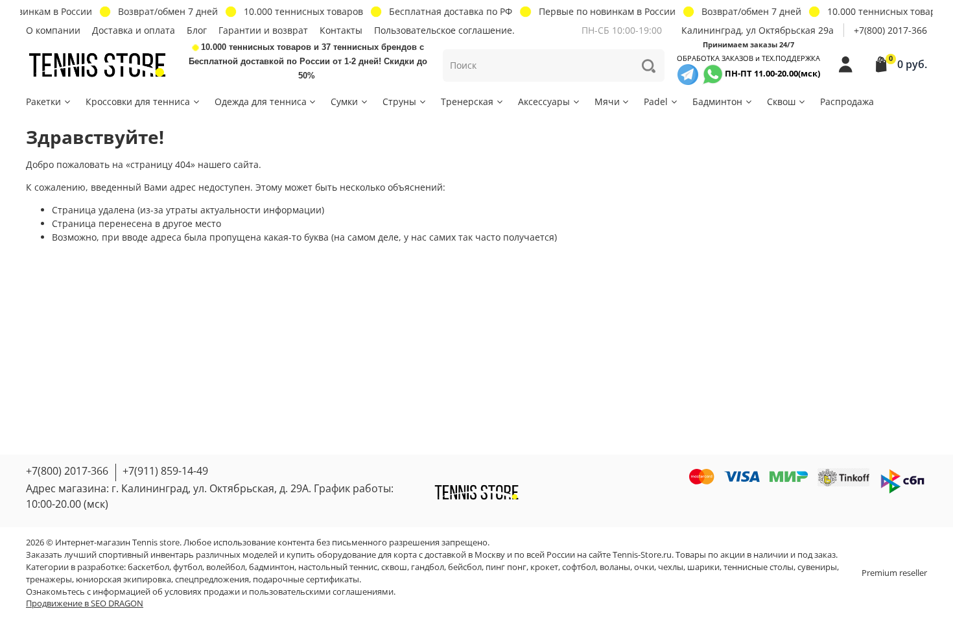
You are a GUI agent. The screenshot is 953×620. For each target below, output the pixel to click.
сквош (394, 567)
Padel (656, 101)
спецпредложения (212, 579)
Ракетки (43, 101)
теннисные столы (759, 567)
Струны (399, 101)
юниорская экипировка (123, 579)
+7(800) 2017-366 (890, 30)
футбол (187, 567)
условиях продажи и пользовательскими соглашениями (279, 591)
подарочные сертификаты (306, 579)
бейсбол (465, 567)
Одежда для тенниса (261, 101)
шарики (703, 567)
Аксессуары (544, 101)
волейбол (225, 567)
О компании (53, 30)
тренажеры (49, 579)
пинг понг (506, 567)
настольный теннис (337, 567)
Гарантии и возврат (263, 30)
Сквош (781, 101)
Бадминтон (717, 101)
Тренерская (467, 101)
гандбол (427, 567)
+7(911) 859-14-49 (165, 471)
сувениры (817, 567)
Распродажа (847, 101)
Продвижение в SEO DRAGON (84, 603)
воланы (615, 567)
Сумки (344, 101)
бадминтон (271, 567)
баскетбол (148, 567)
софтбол (579, 567)
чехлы (670, 567)
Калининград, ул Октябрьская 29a (757, 30)
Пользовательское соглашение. (444, 30)
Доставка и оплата (133, 30)
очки (644, 567)
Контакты (341, 30)
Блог (197, 30)
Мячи (607, 101)
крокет (544, 567)
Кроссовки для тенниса (138, 101)
